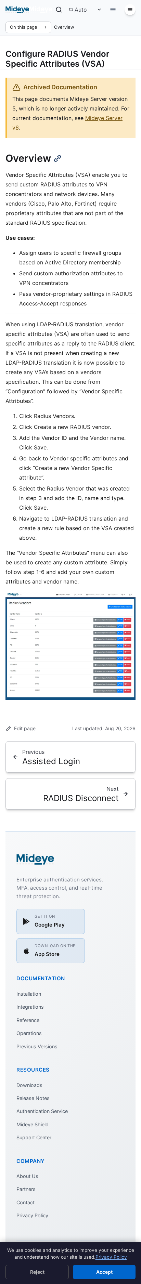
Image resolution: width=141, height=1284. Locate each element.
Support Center (33, 1137)
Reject (37, 1272)
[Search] (58, 9)
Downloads (29, 1085)
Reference (27, 1020)
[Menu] (130, 9)
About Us (27, 1176)
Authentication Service (42, 1111)
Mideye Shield (32, 1124)
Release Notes (33, 1098)
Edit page (25, 728)
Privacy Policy (32, 1215)
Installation (28, 994)
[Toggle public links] (113, 9)
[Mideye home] (28, 9)
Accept (104, 1272)
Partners (26, 1189)
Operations (29, 1033)
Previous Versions (36, 1046)
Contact (25, 1202)
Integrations (30, 1007)
